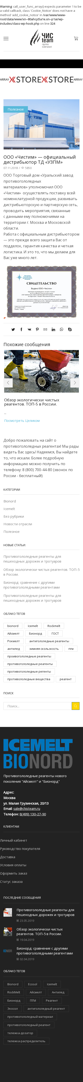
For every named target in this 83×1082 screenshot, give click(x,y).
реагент (66, 679)
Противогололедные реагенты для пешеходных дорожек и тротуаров (32, 558)
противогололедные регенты (29, 671)
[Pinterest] (37, 329)
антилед (13, 649)
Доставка (7, 857)
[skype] (69, 329)
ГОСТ (55, 633)
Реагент (52, 1000)
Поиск (76, 706)
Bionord (9, 501)
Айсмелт (13, 633)
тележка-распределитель (26, 1041)
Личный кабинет (13, 840)
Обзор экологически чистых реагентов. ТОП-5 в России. (31, 402)
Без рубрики (13, 516)
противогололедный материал (30, 1017)
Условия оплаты (13, 865)
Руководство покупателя (20, 848)
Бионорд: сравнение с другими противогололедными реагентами (31, 584)
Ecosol (32, 984)
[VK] (29, 329)
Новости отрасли (17, 524)
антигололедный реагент (46, 1008)
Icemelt (9, 508)
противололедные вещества (28, 679)
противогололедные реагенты (30, 664)
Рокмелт (13, 641)
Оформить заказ (13, 873)
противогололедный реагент (28, 1025)
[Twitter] (14, 329)
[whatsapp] (61, 329)
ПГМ (33, 1000)
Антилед (58, 992)
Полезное (16, 109)
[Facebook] (21, 329)
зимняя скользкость (44, 649)
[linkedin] (53, 329)
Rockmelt (53, 626)
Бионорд (35, 633)
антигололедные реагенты (49, 641)
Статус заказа (11, 881)
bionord (12, 626)
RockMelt (13, 992)
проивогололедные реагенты (29, 656)
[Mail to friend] (45, 329)
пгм (71, 649)
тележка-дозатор (20, 1033)
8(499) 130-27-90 (33, 814)
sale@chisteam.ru (26, 808)
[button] (8, 383)
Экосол (12, 1008)
